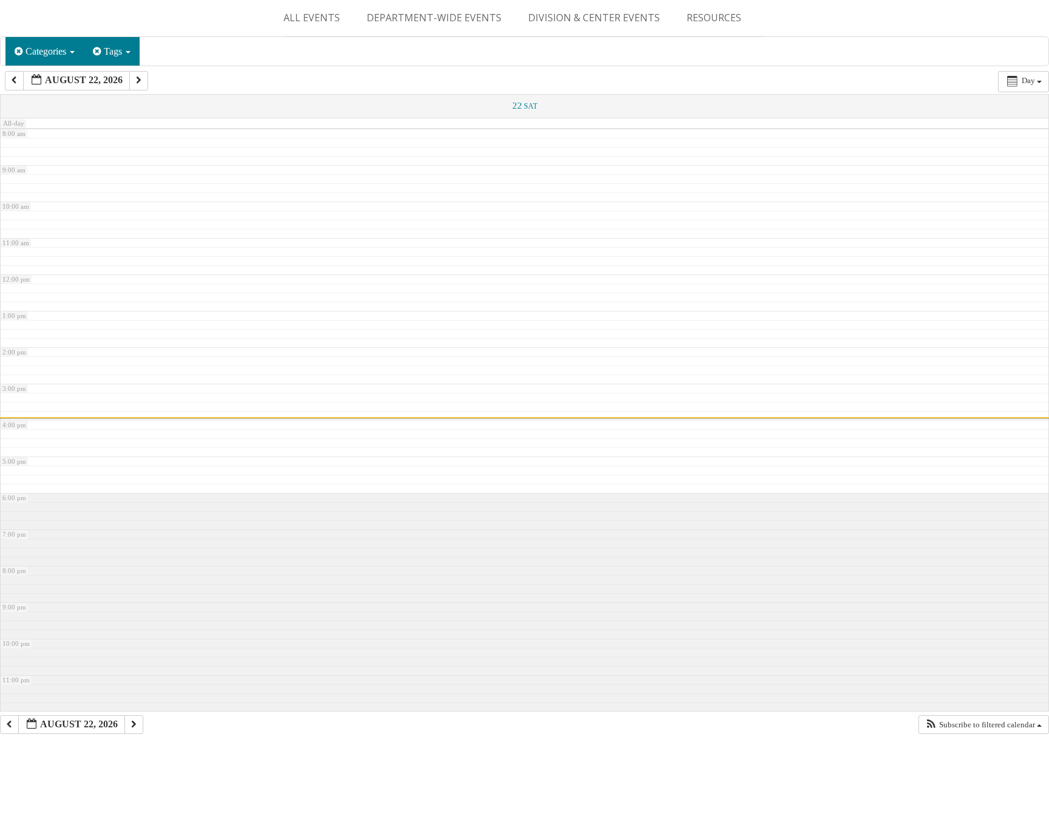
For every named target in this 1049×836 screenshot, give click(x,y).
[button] (983, 725)
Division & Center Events (594, 17)
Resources (714, 17)
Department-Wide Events (434, 17)
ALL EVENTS (311, 17)
